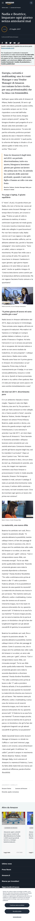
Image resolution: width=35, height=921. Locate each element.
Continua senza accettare (17, 905)
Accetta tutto (17, 911)
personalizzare (17, 917)
